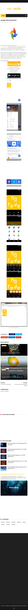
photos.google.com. (5, 59)
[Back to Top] (14, 608)
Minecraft (4, 345)
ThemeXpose (8, 605)
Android (3, 357)
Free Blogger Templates (22, 605)
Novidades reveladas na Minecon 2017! (11, 353)
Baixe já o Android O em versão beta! (10, 365)
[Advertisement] (14, 429)
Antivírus (8, 522)
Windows (13, 524)
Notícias (11, 22)
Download (13, 522)
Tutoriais (8, 524)
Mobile (7, 22)
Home (3, 15)
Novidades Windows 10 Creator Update (11, 377)
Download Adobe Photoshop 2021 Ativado (12, 474)
